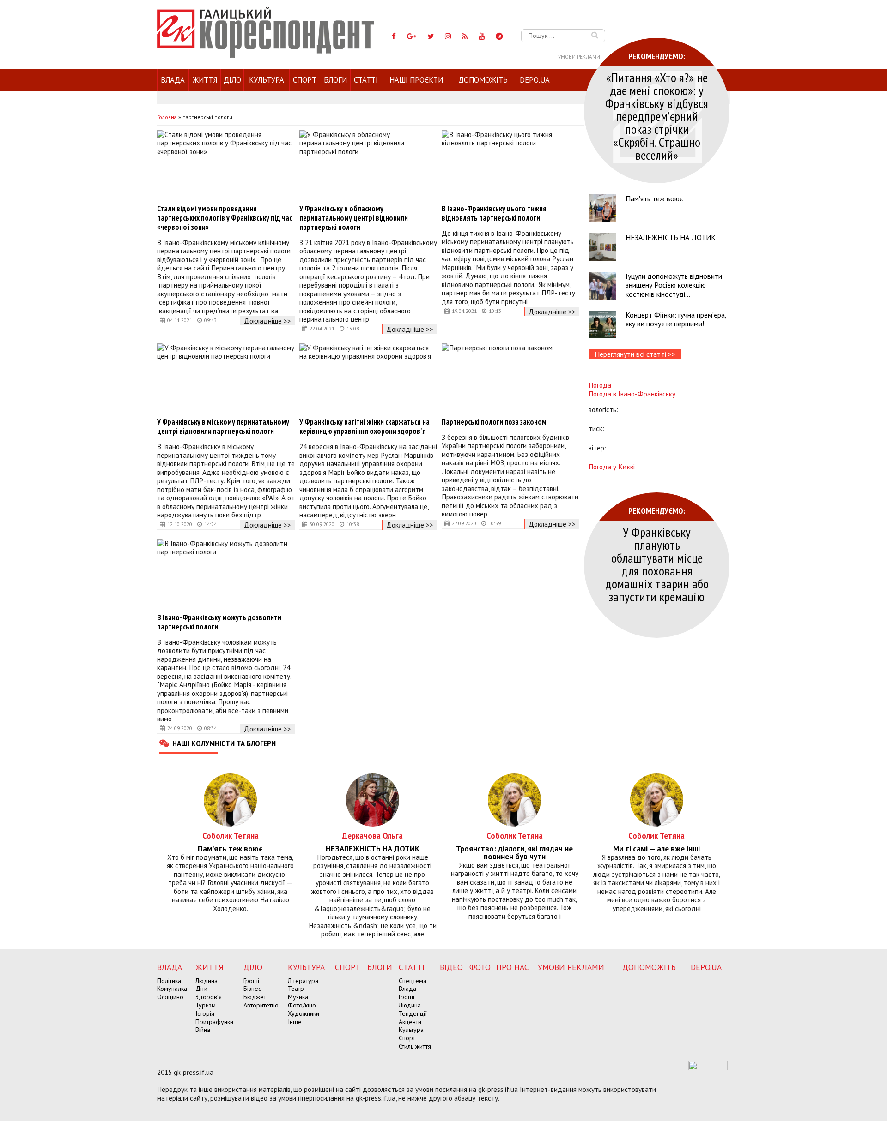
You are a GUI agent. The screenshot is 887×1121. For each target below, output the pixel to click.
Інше (295, 1022)
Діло (232, 80)
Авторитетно (261, 1005)
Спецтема (412, 981)
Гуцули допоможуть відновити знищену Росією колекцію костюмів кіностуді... (674, 284)
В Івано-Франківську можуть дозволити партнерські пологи (219, 622)
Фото (480, 967)
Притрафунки (214, 1022)
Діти (201, 988)
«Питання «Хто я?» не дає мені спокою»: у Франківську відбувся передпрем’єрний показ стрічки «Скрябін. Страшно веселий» (656, 116)
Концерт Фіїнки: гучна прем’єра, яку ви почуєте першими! (676, 319)
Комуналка (172, 988)
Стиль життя (415, 1046)
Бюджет (254, 997)
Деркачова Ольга (372, 835)
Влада (173, 80)
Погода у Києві (612, 466)
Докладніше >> (267, 320)
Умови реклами (579, 57)
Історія (204, 1013)
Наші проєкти (416, 80)
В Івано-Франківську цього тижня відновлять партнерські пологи (494, 213)
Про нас (512, 967)
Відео (451, 967)
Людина (206, 981)
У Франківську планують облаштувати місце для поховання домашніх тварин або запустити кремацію (657, 564)
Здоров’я (208, 997)
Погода (600, 385)
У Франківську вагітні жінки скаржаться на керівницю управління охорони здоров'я (364, 426)
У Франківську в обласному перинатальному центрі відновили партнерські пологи (353, 218)
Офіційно (170, 997)
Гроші (251, 981)
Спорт (304, 80)
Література (303, 981)
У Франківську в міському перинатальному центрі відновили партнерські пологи (223, 426)
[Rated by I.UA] (708, 1067)
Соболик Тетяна (230, 835)
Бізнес (252, 988)
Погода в (632, 393)
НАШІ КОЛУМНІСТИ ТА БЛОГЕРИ (224, 743)
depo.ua (535, 80)
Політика (169, 981)
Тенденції (413, 1013)
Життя (205, 80)
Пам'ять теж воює (654, 198)
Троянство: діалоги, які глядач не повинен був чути (514, 853)
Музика (298, 997)
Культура (266, 80)
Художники (303, 1013)
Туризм (205, 1005)
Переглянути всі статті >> (635, 354)
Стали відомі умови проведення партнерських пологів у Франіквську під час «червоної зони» (224, 218)
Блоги (335, 80)
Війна (202, 1029)
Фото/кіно (302, 1005)
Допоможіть (483, 80)
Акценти (410, 1022)
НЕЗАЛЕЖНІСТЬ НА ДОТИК (671, 237)
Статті (366, 80)
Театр (296, 988)
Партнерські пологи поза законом (494, 422)
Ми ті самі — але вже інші (656, 849)
